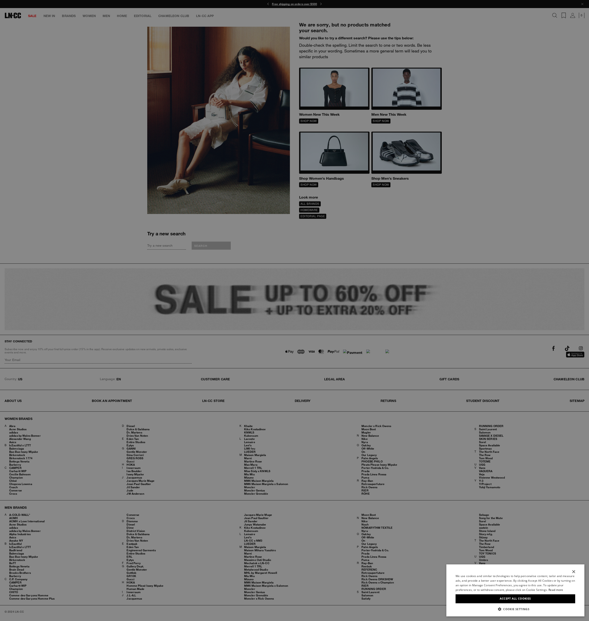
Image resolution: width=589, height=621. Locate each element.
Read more (556, 590)
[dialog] (515, 590)
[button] (515, 609)
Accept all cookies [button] (515, 599)
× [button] (573, 572)
